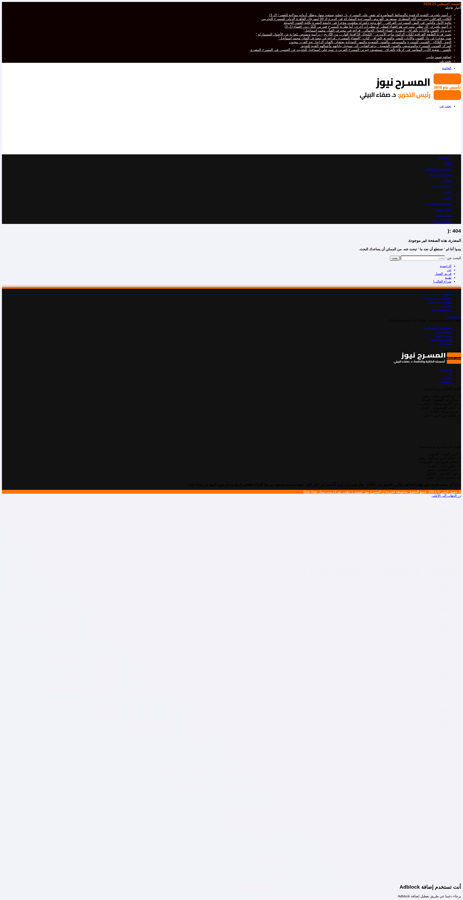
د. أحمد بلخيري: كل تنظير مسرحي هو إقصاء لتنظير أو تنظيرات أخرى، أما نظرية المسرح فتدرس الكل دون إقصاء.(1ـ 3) (368, 27)
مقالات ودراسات (440, 175)
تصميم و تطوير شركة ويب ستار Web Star (333, 492)
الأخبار (447, 163)
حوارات (447, 180)
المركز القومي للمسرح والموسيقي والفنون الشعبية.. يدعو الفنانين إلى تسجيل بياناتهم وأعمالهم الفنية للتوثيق (375, 46)
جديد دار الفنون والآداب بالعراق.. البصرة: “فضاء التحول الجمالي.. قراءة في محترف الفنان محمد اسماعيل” (377, 30)
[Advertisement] (316, 131)
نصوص (446, 198)
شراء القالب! (442, 281)
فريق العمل (443, 274)
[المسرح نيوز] (410, 99)
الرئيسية (445, 266)
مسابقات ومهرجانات (437, 169)
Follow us (454, 317)
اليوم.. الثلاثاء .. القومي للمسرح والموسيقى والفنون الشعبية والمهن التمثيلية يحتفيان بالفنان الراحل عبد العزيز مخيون (370, 42)
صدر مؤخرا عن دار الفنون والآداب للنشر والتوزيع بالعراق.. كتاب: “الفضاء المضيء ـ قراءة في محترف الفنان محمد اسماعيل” (364, 38)
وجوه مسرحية (441, 186)
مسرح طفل (443, 215)
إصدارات (446, 192)
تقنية (448, 277)
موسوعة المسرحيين (438, 204)
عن (449, 270)
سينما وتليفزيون (440, 221)
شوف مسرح (443, 209)
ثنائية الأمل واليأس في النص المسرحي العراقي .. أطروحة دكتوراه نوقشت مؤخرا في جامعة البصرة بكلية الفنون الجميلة (367, 23)
